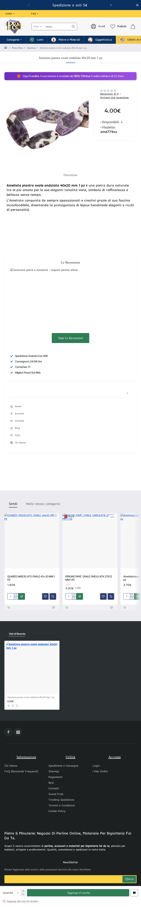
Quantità (8, 892)
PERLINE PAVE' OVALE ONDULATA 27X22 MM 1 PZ (88, 578)
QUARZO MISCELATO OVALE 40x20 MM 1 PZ (31, 578)
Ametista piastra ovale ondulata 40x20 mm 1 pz (31, 697)
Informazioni (26, 757)
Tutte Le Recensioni (70, 338)
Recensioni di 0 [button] (109, 94)
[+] (23, 891)
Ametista (31, 47)
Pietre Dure (17, 47)
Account (114, 757)
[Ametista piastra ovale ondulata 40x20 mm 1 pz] (32, 668)
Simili (13, 504)
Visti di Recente (17, 633)
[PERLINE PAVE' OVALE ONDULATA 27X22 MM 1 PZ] (90, 540)
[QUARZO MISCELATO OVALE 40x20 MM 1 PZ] (31, 540)
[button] (78, 892)
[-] (23, 894)
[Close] (137, 5)
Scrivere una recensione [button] (114, 97)
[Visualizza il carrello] (133, 26)
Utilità (70, 757)
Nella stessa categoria (43, 504)
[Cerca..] (73, 26)
